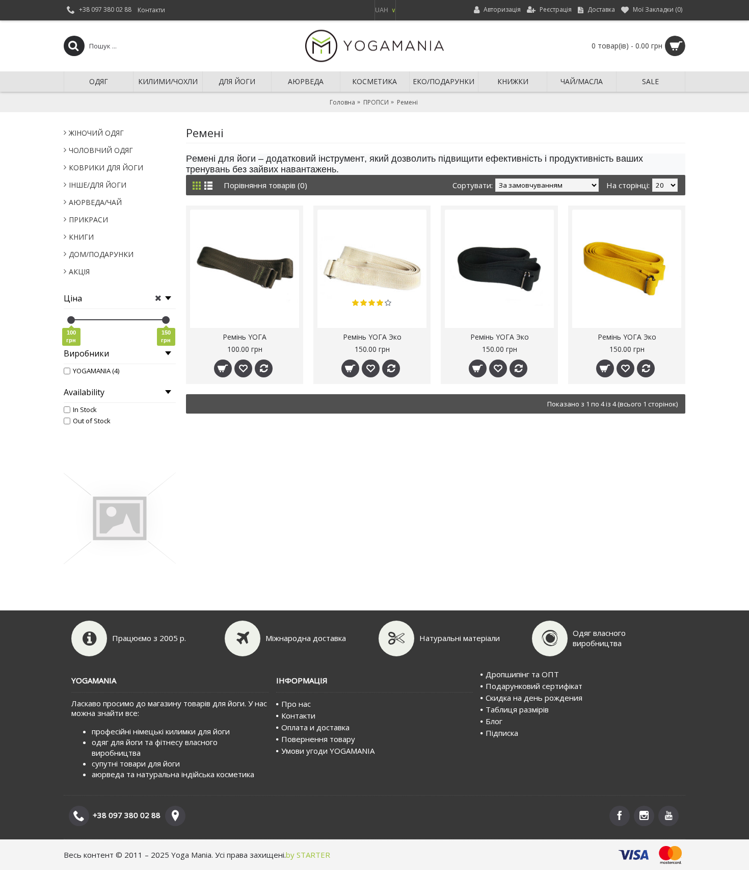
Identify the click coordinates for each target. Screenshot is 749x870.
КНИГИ (81, 237)
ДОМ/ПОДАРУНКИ (101, 254)
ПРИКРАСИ (88, 219)
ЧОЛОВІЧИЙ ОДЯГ (101, 150)
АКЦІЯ (79, 271)
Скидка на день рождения (534, 698)
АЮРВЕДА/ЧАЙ (95, 202)
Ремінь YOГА (244, 337)
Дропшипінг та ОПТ (522, 674)
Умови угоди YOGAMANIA (327, 751)
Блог (494, 721)
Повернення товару (318, 739)
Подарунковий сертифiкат (534, 686)
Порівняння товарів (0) (265, 185)
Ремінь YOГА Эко (372, 337)
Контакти (298, 715)
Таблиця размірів (517, 709)
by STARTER (308, 855)
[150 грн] (166, 320)
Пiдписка (502, 733)
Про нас (296, 704)
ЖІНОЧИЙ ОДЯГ (96, 133)
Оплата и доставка (315, 727)
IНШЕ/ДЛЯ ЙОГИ (97, 185)
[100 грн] (71, 320)
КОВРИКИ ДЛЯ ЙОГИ (106, 167)
